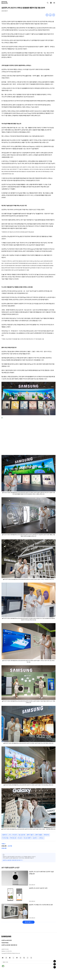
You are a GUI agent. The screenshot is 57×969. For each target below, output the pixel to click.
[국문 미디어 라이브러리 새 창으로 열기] (24, 958)
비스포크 (20, 838)
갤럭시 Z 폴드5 (30, 835)
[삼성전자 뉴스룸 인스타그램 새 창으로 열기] (6, 958)
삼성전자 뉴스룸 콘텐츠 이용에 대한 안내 (9, 945)
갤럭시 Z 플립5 (38, 835)
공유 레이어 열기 (53, 15)
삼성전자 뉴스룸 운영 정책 (6, 940)
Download (50, 15)
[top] (54, 967)
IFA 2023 (15, 835)
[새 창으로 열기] (3, 966)
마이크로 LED (13, 838)
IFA (10, 835)
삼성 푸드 (35, 838)
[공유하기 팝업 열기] (54, 964)
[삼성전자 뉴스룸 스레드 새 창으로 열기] (20, 958)
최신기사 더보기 (28, 922)
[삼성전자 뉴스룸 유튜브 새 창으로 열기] (2, 958)
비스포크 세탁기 (27, 838)
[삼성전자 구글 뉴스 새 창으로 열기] (31, 958)
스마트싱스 (41, 838)
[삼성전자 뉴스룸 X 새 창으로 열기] (13, 958)
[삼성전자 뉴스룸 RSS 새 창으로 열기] (27, 958)
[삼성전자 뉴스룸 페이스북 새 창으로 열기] (10, 958)
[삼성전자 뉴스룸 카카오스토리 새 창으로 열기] (17, 958)
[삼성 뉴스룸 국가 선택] (51, 2)
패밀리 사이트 (5, 962)
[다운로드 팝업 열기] (54, 961)
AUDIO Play (47, 15)
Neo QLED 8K (22, 835)
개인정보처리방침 (4, 942)
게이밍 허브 (46, 835)
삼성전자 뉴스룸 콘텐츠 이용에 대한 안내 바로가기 (12, 860)
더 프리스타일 (5, 838)
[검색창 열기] (47, 2)
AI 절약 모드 (4, 835)
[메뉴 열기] (54, 2)
